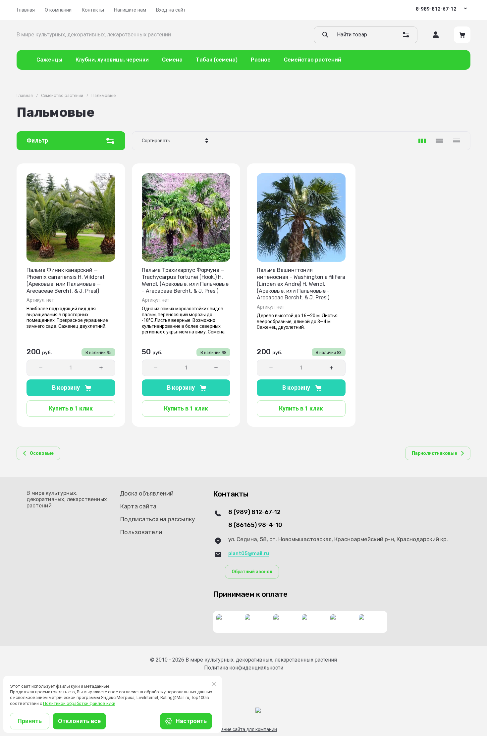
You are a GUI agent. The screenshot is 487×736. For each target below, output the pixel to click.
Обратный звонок (252, 571)
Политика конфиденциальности (243, 668)
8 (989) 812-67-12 (254, 512)
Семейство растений (62, 95)
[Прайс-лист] (456, 141)
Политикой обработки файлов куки (79, 703)
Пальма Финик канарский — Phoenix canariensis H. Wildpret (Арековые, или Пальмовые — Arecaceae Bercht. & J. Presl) (66, 280)
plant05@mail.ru (248, 553)
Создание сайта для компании (243, 729)
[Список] (439, 141)
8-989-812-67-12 (436, 9)
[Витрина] (422, 141)
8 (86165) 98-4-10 (255, 525)
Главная (25, 95)
